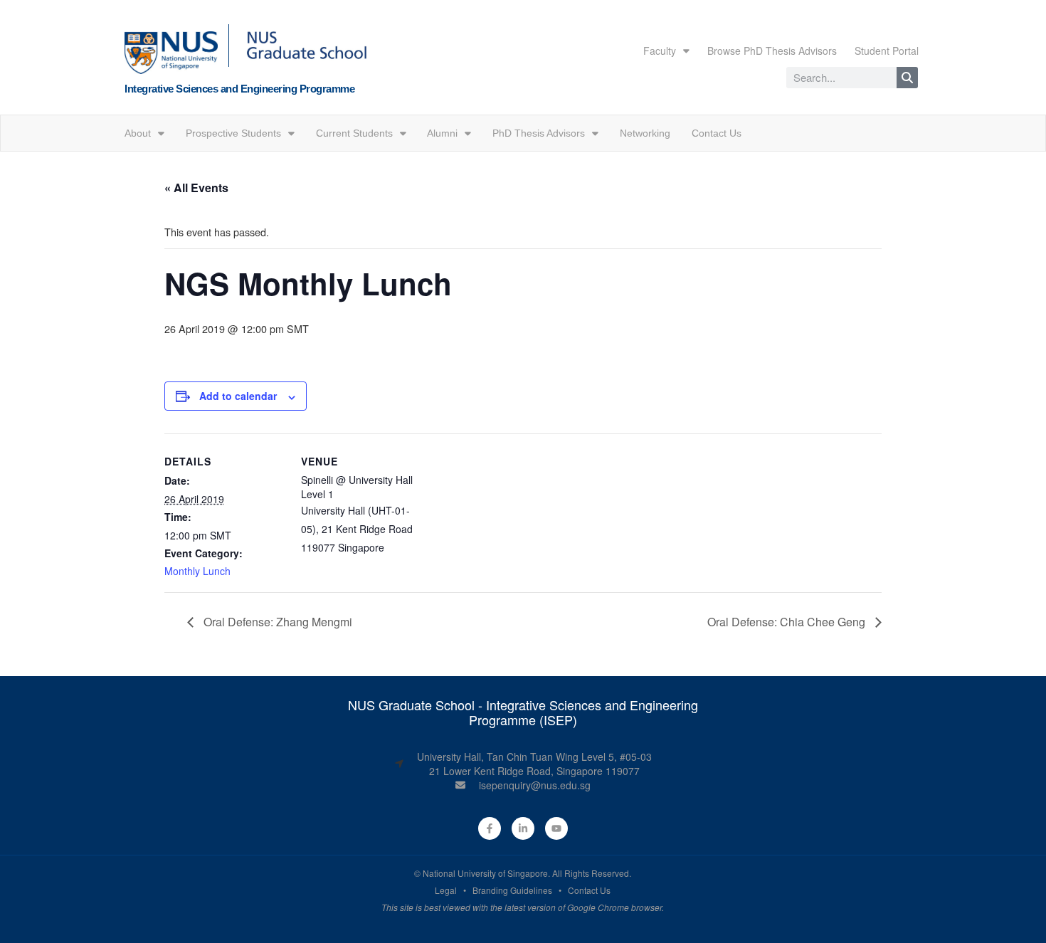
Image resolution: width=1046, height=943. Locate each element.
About (138, 133)
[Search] (907, 77)
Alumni (442, 133)
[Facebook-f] (489, 828)
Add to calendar (238, 396)
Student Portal (887, 50)
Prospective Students (233, 133)
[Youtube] (556, 828)
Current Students (354, 133)
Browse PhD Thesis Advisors (772, 50)
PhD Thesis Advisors (538, 133)
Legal (446, 890)
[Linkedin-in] (523, 828)
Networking (645, 133)
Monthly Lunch (197, 571)
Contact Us (716, 133)
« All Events (196, 187)
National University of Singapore (485, 873)
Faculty (659, 50)
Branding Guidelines (512, 890)
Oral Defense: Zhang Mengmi (276, 621)
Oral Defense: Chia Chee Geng (787, 621)
